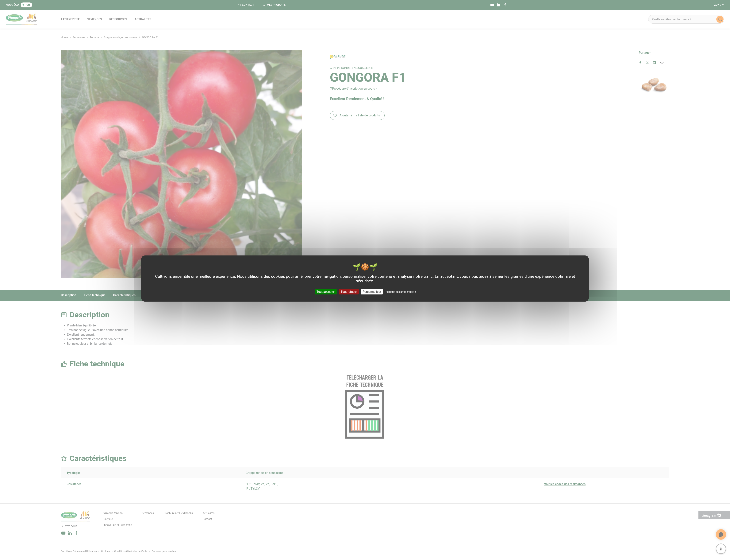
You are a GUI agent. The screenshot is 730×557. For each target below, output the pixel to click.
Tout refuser (349, 291)
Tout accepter (326, 291)
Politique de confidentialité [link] (400, 291)
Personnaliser (372, 291)
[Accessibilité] (721, 548)
